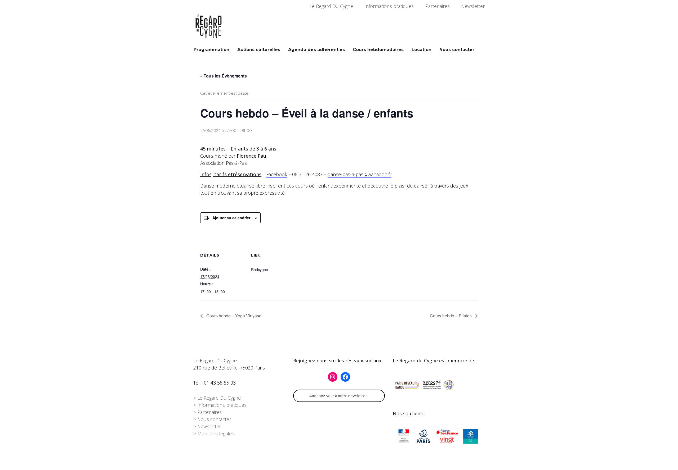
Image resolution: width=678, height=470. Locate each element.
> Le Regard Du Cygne (217, 398)
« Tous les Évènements (223, 76)
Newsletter (473, 6)
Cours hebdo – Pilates (451, 316)
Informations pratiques (389, 6)
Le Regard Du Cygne (331, 6)
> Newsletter (207, 426)
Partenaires (437, 6)
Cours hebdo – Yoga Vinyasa (233, 316)
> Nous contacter (212, 419)
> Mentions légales (213, 433)
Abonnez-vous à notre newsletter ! (338, 396)
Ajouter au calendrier (231, 217)
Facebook (276, 174)
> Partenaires (207, 412)
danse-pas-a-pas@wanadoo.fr (359, 174)
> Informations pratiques (220, 405)
